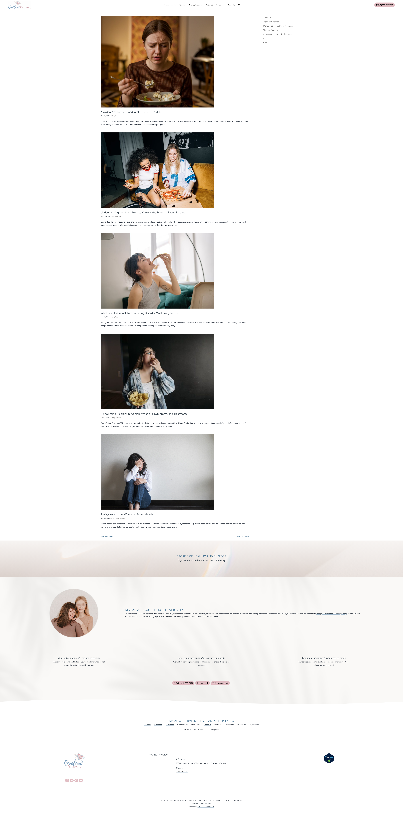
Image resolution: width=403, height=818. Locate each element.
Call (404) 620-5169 (384, 5)
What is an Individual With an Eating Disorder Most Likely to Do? (139, 313)
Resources (220, 5)
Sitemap (208, 803)
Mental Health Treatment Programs (278, 26)
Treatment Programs (177, 5)
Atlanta (147, 725)
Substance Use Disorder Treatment (278, 34)
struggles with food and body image (331, 614)
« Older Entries (107, 536)
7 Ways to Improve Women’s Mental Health (127, 514)
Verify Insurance (219, 683)
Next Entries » (243, 536)
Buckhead (158, 725)
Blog (229, 5)
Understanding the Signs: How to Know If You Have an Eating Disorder (143, 212)
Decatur (207, 725)
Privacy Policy (198, 803)
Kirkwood (170, 725)
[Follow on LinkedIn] (72, 780)
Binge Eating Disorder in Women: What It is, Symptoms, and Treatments (144, 414)
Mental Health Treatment (118, 518)
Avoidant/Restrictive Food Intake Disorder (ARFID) (131, 112)
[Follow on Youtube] (81, 780)
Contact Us (237, 5)
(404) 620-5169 (182, 772)
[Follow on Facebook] (67, 780)
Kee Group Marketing (206, 807)
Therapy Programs (195, 5)
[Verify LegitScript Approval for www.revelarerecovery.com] (329, 763)
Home (166, 5)
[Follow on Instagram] (76, 780)
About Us (209, 5)
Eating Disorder (116, 116)
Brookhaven (199, 729)
